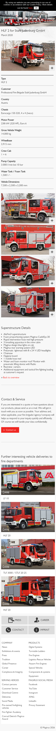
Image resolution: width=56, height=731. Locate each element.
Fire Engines (34, 655)
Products (34, 643)
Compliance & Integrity (12, 672)
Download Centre (10, 692)
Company (7, 643)
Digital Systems (35, 647)
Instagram (33, 692)
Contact (18, 630)
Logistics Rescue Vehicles (40, 659)
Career (45, 620)
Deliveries (6, 697)
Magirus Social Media (41, 680)
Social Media (7, 701)
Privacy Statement (37, 705)
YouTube (33, 688)
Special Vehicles (36, 667)
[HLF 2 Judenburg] (28, 56)
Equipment (33, 676)
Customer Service (10, 688)
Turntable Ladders (37, 651)
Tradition (6, 659)
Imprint (44, 630)
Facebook (33, 684)
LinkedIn (32, 701)
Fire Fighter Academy (11, 712)
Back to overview (10, 377)
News (4, 647)
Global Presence (9, 663)
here (30, 8)
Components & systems (39, 672)
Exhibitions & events (11, 651)
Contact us (11, 430)
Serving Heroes (10, 680)
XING (31, 697)
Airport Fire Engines (38, 663)
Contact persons (9, 684)
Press (18, 620)
